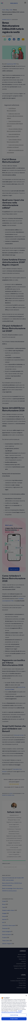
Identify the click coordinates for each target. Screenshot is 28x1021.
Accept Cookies (14, 1018)
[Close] (26, 995)
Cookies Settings (14, 1015)
